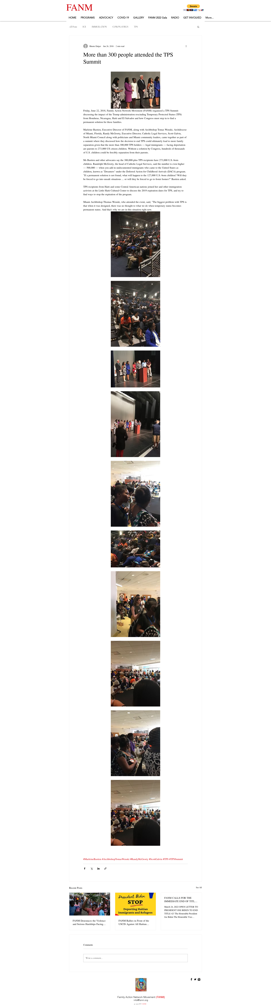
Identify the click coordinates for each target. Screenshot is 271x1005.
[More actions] (186, 46)
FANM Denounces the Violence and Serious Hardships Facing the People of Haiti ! (89, 922)
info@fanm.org (141, 1000)
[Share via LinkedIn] (98, 868)
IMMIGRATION (99, 26)
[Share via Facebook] (84, 868)
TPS (136, 26)
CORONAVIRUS (120, 26)
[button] (193, 7)
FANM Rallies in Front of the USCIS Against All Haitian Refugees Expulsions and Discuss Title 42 (134, 922)
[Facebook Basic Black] (191, 979)
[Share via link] (105, 868)
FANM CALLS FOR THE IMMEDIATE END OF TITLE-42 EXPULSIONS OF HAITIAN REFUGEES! (180, 899)
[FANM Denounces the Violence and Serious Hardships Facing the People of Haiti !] (89, 904)
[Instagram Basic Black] (199, 979)
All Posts (73, 26)
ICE (84, 26)
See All (199, 887)
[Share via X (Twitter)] (91, 868)
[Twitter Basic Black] (195, 979)
